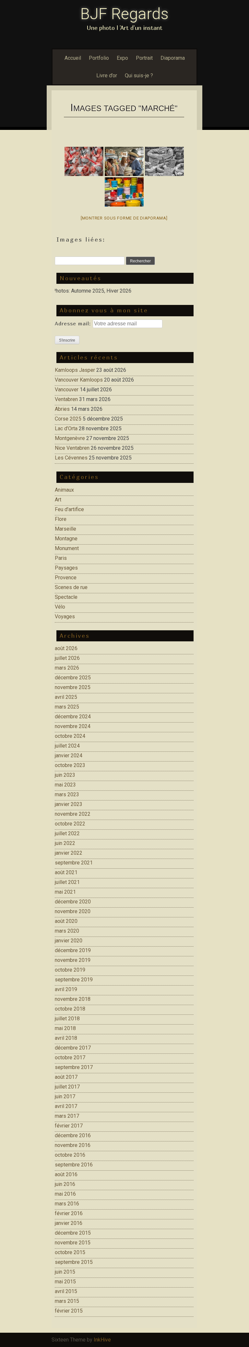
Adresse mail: (74, 323)
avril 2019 (66, 989)
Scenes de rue (71, 587)
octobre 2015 (70, 1252)
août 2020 (66, 921)
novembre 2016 (72, 1145)
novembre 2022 (72, 814)
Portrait (144, 58)
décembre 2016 (73, 1135)
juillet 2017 (67, 1087)
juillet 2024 (67, 746)
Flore (60, 519)
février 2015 (69, 1311)
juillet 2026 (67, 658)
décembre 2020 (73, 902)
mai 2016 (65, 1194)
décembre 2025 (73, 677)
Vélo (60, 607)
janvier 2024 (68, 755)
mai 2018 (65, 1028)
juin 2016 (65, 1184)
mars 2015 (67, 1301)
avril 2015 (66, 1291)
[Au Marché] (164, 161)
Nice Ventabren (72, 448)
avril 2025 (66, 697)
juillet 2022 (67, 833)
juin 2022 (65, 843)
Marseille (65, 529)
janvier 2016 (68, 1223)
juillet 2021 (67, 882)
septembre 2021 (74, 863)
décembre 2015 (73, 1233)
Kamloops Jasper (75, 370)
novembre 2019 (72, 960)
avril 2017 (66, 1106)
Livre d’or (106, 75)
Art (58, 500)
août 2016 (66, 1174)
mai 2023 (65, 785)
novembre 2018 (72, 999)
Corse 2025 (68, 419)
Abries (62, 409)
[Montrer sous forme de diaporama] (124, 218)
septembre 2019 (74, 979)
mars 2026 (67, 668)
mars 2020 (67, 931)
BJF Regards (124, 14)
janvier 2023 (68, 804)
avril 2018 (66, 1038)
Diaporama (172, 58)
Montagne (66, 538)
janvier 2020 (68, 941)
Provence (66, 577)
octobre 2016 (70, 1155)
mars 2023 (67, 794)
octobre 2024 (70, 736)
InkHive (102, 1340)
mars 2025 (67, 707)
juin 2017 (65, 1096)
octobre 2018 (70, 1009)
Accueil (73, 58)
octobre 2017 (70, 1057)
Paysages (66, 568)
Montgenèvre (70, 438)
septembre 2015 (74, 1262)
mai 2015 (65, 1281)
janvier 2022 (68, 853)
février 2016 (69, 1213)
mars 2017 (67, 1116)
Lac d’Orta (66, 428)
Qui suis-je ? (139, 75)
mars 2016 (67, 1204)
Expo (122, 58)
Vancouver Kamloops (79, 380)
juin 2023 (65, 775)
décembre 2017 (73, 1048)
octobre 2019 (70, 970)
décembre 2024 (73, 716)
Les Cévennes (71, 458)
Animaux (64, 490)
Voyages (65, 616)
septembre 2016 (74, 1165)
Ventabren (66, 399)
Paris (61, 558)
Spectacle (66, 597)
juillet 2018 (67, 1018)
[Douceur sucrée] (84, 161)
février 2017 (69, 1126)
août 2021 (66, 872)
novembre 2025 (72, 687)
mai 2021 (65, 892)
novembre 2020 (72, 911)
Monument (67, 548)
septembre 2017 (74, 1067)
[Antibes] (124, 161)
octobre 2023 (70, 765)
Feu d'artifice (69, 509)
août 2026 (66, 648)
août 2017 (66, 1077)
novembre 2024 (72, 726)
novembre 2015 (72, 1243)
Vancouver (66, 389)
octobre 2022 (70, 824)
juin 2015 (65, 1272)
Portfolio (99, 58)
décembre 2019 (73, 950)
